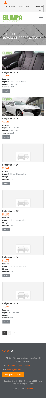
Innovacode (28, 389)
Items (40, 10)
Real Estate (24, 6)
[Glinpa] (12, 18)
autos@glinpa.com (14, 369)
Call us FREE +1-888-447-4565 (18, 365)
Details (6, 91)
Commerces (38, 6)
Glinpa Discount (13, 374)
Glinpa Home (10, 6)
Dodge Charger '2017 (11, 72)
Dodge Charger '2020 (11, 211)
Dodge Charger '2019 (11, 164)
